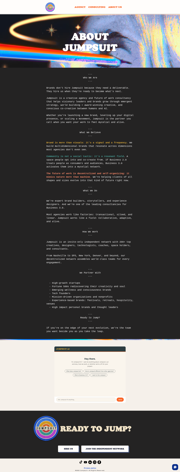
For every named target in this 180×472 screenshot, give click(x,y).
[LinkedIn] (90, 462)
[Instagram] (94, 462)
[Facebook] (99, 462)
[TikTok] (81, 462)
